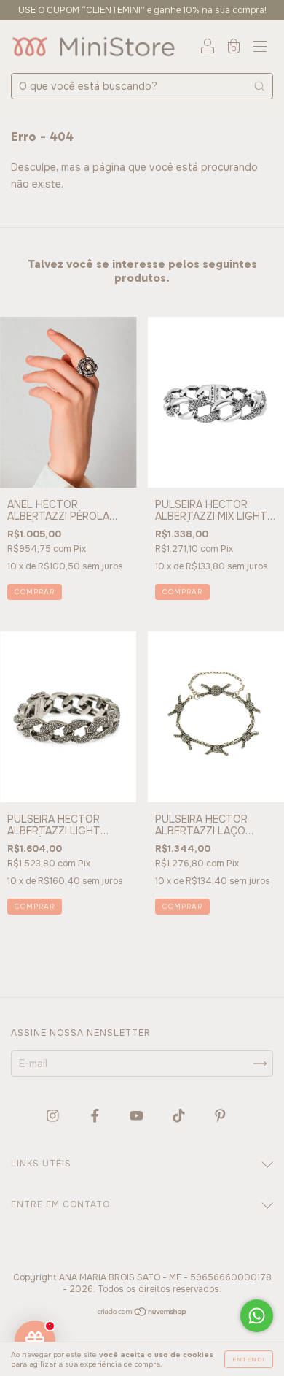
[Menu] (260, 48)
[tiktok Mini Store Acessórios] (180, 1116)
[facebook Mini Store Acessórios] (96, 1116)
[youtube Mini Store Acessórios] (138, 1116)
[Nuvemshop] (142, 1313)
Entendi (248, 1359)
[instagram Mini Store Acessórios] (54, 1116)
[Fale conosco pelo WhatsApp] (256, 1315)
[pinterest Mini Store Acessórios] (220, 1116)
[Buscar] (259, 86)
